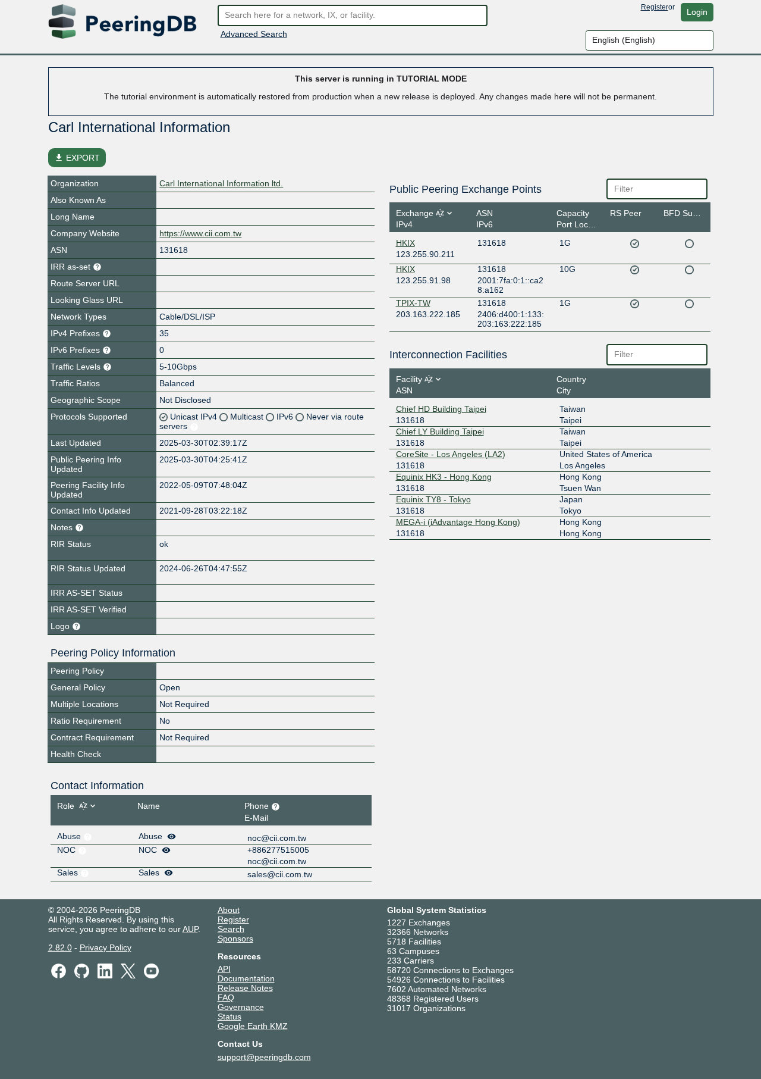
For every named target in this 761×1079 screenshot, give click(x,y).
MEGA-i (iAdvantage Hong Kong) (458, 522)
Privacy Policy (105, 947)
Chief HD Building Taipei (441, 409)
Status (229, 1016)
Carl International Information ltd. (221, 183)
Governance (241, 1007)
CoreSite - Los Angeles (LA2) (450, 454)
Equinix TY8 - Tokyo (433, 499)
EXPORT (77, 157)
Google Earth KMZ (253, 1026)
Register (654, 7)
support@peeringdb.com (264, 1057)
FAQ (226, 997)
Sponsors (235, 938)
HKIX (405, 243)
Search (231, 929)
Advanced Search (254, 34)
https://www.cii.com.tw (200, 233)
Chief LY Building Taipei (440, 431)
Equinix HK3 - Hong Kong (444, 476)
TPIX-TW (413, 303)
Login (697, 12)
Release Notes (245, 988)
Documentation (246, 978)
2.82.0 (60, 947)
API (224, 969)
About (229, 910)
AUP (190, 929)
